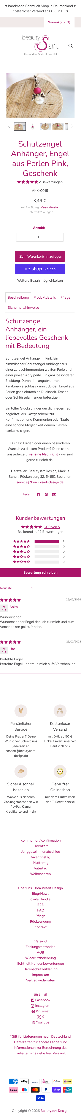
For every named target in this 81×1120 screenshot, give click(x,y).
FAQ (40, 910)
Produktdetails (45, 297)
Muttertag (40, 863)
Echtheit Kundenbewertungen (40, 963)
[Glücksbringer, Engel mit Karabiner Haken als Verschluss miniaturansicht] (45, 126)
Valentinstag (40, 857)
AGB (40, 952)
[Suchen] (71, 46)
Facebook (42, 1000)
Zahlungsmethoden (40, 947)
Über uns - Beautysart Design (40, 888)
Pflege (65, 297)
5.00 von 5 (52, 527)
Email (42, 994)
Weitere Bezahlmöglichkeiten (40, 280)
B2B (40, 905)
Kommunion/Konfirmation (41, 840)
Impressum (40, 975)
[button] (28, 182)
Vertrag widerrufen (40, 980)
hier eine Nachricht (43, 454)
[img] (10, 600)
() (59, 22)
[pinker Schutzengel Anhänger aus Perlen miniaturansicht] (32, 126)
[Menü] (9, 46)
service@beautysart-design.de (40, 482)
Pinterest (42, 1011)
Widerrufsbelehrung (40, 958)
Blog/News (40, 894)
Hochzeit (40, 846)
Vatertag (40, 868)
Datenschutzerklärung (40, 969)
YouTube (42, 1022)
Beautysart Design (54, 1111)
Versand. (59, 1053)
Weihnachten (40, 874)
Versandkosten (50, 207)
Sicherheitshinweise (23, 307)
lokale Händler (41, 899)
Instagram (42, 1006)
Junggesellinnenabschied (40, 851)
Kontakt (41, 927)
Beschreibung (18, 297)
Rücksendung (40, 921)
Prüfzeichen (66, 797)
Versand (40, 941)
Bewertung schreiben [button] (40, 572)
